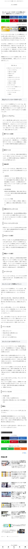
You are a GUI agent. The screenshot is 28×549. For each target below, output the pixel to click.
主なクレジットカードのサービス (14, 68)
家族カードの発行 (12, 82)
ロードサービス (12, 84)
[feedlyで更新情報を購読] (7, 448)
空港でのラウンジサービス (14, 77)
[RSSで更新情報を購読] (20, 448)
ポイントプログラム (13, 69)
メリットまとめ (12, 88)
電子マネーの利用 (12, 71)
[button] (22, 20)
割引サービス (11, 73)
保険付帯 (10, 75)
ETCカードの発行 (12, 81)
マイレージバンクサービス (14, 79)
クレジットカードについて (7, 432)
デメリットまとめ (12, 92)
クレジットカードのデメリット (14, 90)
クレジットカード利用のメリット (14, 86)
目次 (12, 65)
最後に (10, 94)
